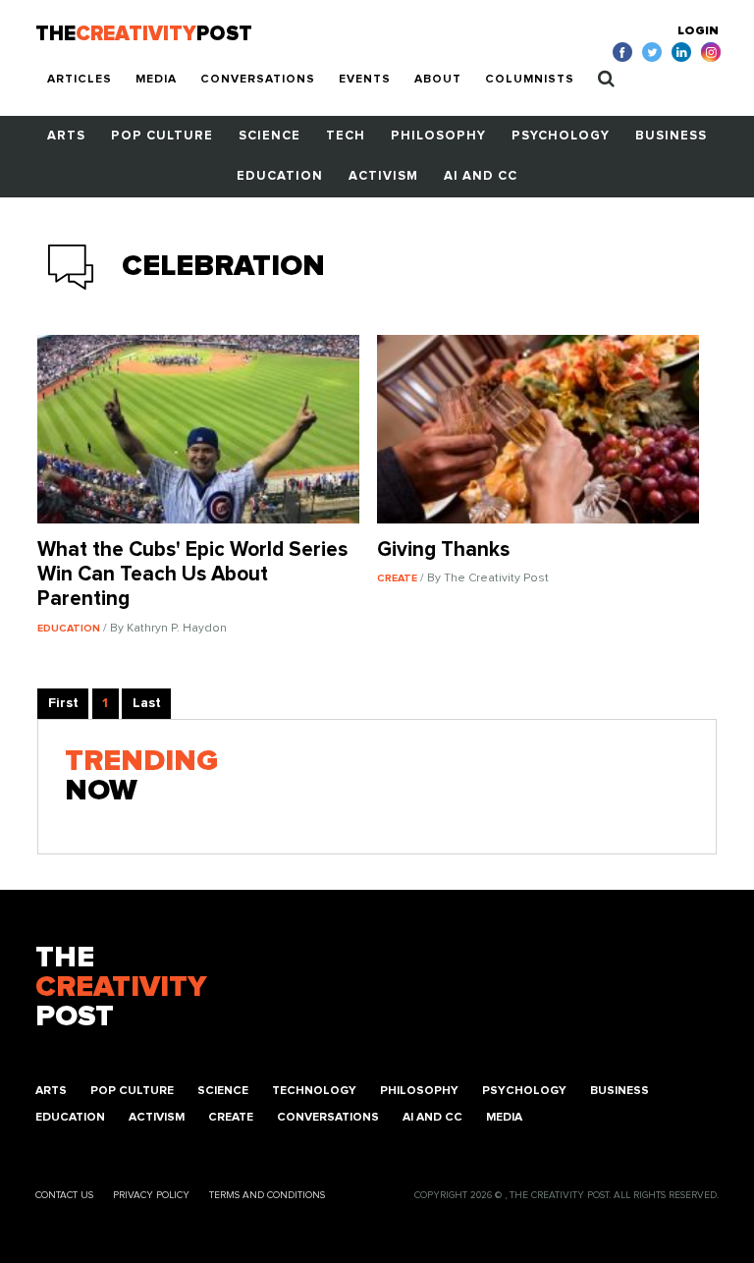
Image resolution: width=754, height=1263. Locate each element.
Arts (66, 136)
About (437, 79)
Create (230, 1118)
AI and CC (480, 176)
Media (156, 79)
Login (698, 31)
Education (280, 176)
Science (269, 136)
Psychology (561, 136)
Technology (314, 1091)
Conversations (257, 79)
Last (147, 703)
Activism (383, 176)
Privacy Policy (151, 1195)
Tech (345, 136)
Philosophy (438, 136)
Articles (79, 79)
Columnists (529, 79)
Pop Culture (162, 136)
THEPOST (120, 987)
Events (365, 79)
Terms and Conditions (267, 1195)
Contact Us (64, 1195)
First (63, 703)
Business (671, 136)
